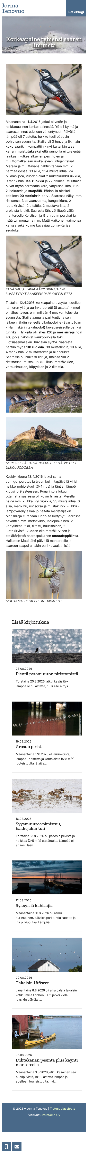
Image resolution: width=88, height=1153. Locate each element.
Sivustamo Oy (50, 1115)
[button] (59, 12)
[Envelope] (16, 1146)
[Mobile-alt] (6, 1146)
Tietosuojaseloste (62, 1108)
